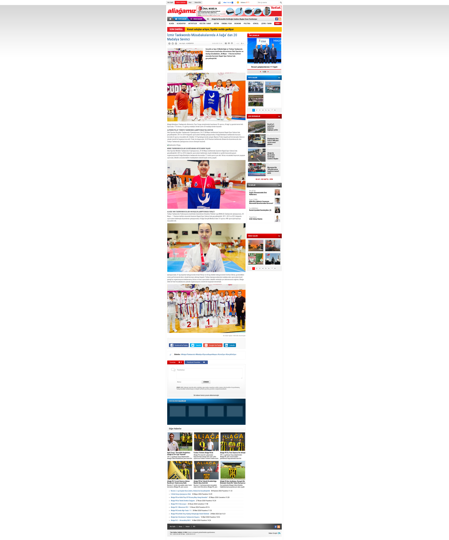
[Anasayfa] (170, 19)
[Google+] (176, 43)
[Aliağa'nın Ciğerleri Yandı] (273, 245)
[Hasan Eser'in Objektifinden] (256, 100)
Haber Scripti (273, 533)
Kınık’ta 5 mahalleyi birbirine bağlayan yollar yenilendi (272, 127)
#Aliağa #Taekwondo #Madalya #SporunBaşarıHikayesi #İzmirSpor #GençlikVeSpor (208, 354)
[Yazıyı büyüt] (242, 43)
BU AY (258, 179)
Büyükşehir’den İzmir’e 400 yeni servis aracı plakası (273, 141)
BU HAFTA (264, 179)
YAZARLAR (251, 185)
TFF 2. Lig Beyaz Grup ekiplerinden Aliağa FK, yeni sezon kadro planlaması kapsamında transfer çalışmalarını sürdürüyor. (232, 455)
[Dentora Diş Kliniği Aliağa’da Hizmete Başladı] (256, 87)
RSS (194, 526)
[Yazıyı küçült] (237, 43)
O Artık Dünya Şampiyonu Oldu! (181, 494)
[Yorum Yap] (226, 43)
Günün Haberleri (181, 2)
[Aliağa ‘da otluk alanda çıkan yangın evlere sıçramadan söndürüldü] (256, 245)
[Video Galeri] (196, 19)
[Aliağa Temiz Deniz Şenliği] (273, 87)
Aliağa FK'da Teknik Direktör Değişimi (183, 501)
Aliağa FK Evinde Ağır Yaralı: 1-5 (181, 510)
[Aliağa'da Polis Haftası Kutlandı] (273, 259)
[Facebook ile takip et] (276, 19)
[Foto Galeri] (181, 19)
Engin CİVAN (261, 201)
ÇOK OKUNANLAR (254, 116)
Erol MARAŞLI (260, 209)
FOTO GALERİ (252, 78)
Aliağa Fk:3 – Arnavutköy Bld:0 (181, 520)
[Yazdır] (232, 43)
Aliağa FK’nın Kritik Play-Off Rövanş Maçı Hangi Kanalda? (189, 497)
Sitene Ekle (198, 2)
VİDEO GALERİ (253, 236)
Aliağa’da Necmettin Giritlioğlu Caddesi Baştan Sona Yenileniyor (272, 156)
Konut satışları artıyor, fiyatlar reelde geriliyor (210, 29)
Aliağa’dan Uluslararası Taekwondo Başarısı (185, 517)
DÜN (271, 179)
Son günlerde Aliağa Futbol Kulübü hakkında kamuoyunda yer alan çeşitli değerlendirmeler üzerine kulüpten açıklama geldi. (232, 484)
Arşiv (190, 2)
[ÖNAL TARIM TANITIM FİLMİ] (256, 259)
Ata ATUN (258, 192)
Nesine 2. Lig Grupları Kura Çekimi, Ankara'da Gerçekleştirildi (190, 491)
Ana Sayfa (170, 2)
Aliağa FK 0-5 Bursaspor (178, 504)
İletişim (188, 526)
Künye (180, 526)
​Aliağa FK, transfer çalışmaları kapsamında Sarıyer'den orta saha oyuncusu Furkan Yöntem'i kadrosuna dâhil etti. (206, 455)
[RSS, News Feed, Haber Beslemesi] (279, 19)
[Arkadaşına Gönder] (229, 43)
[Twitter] (173, 43)
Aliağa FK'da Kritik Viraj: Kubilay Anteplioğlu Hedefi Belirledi (190, 514)
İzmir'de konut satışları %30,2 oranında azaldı (264, 68)
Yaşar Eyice (255, 218)
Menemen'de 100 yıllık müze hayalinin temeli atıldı (230, 19)
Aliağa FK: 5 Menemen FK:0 (179, 507)
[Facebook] (169, 43)
